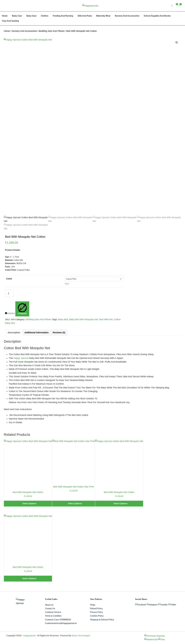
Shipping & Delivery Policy (102, 620)
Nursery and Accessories (24, 31)
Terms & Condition (53, 616)
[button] (176, 42)
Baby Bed (63, 319)
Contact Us (50, 608)
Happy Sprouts (21, 358)
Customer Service (53, 612)
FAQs (92, 605)
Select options (29, 503)
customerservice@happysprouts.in (61, 623)
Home (7, 31)
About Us (49, 605)
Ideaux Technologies (80, 636)
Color (9, 278)
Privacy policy (96, 612)
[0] (179, 5)
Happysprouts (29, 636)
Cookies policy (97, 616)
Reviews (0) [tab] (59, 332)
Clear (67, 284)
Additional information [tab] (36, 332)
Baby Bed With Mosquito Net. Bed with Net (91, 319)
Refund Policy (96, 608)
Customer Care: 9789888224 (58, 620)
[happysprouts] (90, 5)
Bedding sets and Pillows (51, 31)
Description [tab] (14, 332)
